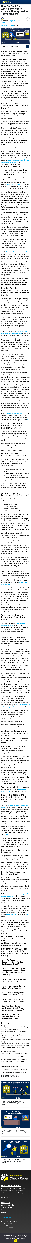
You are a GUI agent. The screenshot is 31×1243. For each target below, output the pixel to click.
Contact (3, 1212)
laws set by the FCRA (13, 184)
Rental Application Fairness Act (16, 252)
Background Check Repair (10, 21)
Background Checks (7, 25)
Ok (16, 1240)
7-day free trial (11, 914)
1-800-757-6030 (6, 1218)
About (3, 1210)
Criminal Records (6, 1207)
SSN (5, 834)
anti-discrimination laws (15, 413)
